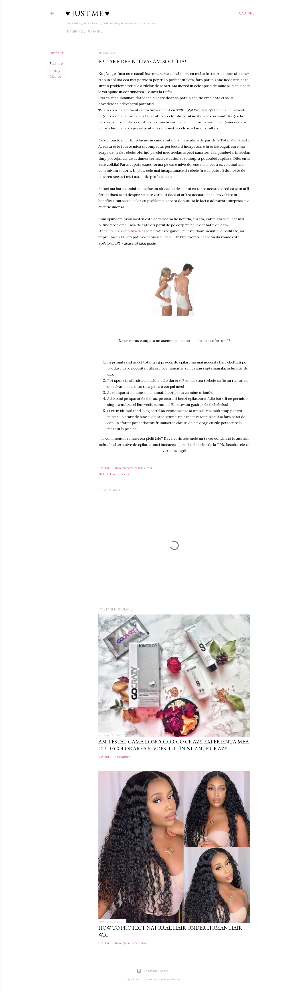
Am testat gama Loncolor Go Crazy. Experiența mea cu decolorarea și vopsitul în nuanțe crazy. (173, 745)
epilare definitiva (122, 231)
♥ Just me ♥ (87, 13)
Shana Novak (171, 979)
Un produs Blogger (156, 970)
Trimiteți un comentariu (130, 943)
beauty (54, 71)
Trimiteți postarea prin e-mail (133, 467)
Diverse (55, 77)
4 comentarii (123, 756)
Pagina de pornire (85, 31)
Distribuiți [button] (56, 53)
